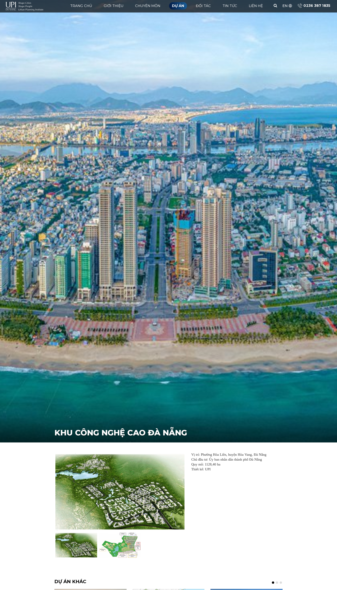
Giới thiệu (113, 6)
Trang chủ (81, 6)
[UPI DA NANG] (25, 6)
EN (285, 6)
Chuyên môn (147, 6)
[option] (119, 492)
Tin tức (230, 6)
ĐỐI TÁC (203, 6)
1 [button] (273, 582)
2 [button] (277, 582)
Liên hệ (256, 6)
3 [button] (281, 582)
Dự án (178, 6)
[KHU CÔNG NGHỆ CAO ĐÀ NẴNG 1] (119, 492)
